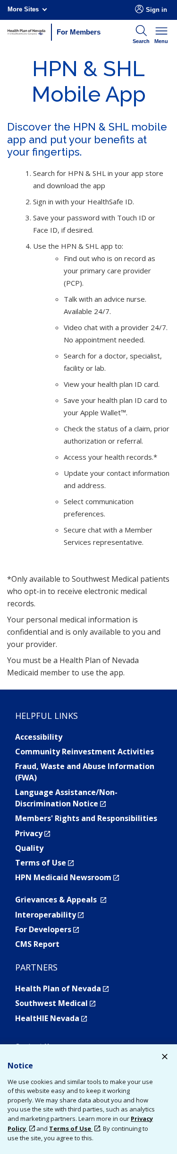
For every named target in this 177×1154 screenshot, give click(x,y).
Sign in (156, 9)
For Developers (47, 929)
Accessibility (38, 737)
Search (141, 41)
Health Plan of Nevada (62, 988)
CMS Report (37, 944)
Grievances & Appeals (60, 899)
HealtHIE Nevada (51, 1018)
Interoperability (49, 914)
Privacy (32, 833)
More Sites (23, 9)
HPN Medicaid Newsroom (67, 877)
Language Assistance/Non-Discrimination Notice (66, 798)
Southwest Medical (55, 1003)
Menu (161, 41)
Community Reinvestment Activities (84, 751)
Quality (29, 848)
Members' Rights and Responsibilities (86, 818)
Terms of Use (44, 862)
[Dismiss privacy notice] (164, 1058)
